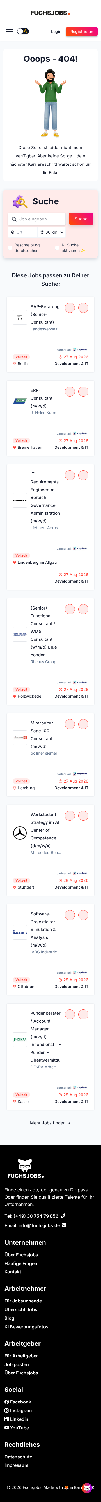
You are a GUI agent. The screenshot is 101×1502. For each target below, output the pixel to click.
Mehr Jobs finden (48, 1123)
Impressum (16, 1465)
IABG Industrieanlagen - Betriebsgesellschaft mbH (46, 951)
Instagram (20, 1410)
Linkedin (18, 1419)
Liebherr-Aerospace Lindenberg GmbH (46, 527)
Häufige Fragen (20, 1263)
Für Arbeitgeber (21, 1356)
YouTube (19, 1428)
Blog (9, 1318)
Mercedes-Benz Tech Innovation (46, 852)
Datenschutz (18, 1457)
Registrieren (81, 31)
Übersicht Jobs (20, 1309)
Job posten (16, 1364)
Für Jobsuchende (23, 1301)
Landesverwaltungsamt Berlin (46, 329)
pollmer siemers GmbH (46, 753)
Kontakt (12, 1272)
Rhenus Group (43, 661)
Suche (81, 218)
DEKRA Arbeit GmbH (46, 1066)
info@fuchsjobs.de (39, 1225)
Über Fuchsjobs (21, 1255)
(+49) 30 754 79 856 (35, 1216)
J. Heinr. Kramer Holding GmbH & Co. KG (46, 412)
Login (56, 31)
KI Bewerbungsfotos (26, 1327)
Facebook (20, 1402)
